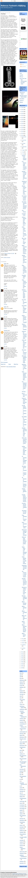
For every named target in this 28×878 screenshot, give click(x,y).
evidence (21, 753)
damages (21, 733)
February (24, 644)
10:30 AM (5, 359)
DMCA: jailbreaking (24, 608)
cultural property (23, 728)
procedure (22, 826)
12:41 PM (5, 286)
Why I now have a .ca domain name (24, 241)
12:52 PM (5, 304)
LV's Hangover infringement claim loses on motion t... (24, 385)
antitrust (21, 681)
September (24, 146)
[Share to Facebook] (5, 255)
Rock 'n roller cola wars (24, 395)
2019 (22, 121)
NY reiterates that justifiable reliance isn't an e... (24, 460)
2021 (22, 117)
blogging (21, 690)
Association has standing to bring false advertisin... (24, 309)
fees (20, 774)
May (23, 638)
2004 (22, 665)
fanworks (21, 770)
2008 (22, 657)
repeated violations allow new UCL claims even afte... (24, 431)
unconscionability (23, 858)
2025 (22, 109)
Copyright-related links (24, 276)
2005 (22, 663)
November (24, 140)
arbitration (22, 683)
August (23, 150)
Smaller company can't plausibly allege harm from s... (24, 450)
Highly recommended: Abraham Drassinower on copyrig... (24, 249)
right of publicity (23, 834)
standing (21, 841)
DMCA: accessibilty (24, 612)
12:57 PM (5, 314)
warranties (22, 863)
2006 (22, 661)
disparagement (22, 747)
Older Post (16, 364)
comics (21, 704)
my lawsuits (22, 804)
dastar (21, 735)
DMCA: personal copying (24, 603)
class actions (22, 699)
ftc (20, 779)
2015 (22, 129)
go (20, 785)
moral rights (22, 801)
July (23, 152)
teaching (21, 845)
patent (21, 812)
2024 (22, 111)
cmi (20, 702)
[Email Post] (15, 253)
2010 (22, 653)
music (21, 803)
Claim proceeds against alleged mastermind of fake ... (24, 375)
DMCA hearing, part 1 (24, 635)
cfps (20, 697)
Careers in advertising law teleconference (24, 401)
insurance (8, 257)
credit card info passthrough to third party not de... (24, 343)
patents (21, 813)
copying (21, 720)
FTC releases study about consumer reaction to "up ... (24, 165)
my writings (22, 806)
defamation (22, 737)
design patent (22, 741)
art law (21, 685)
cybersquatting (22, 731)
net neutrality (22, 808)
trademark (22, 853)
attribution (22, 687)
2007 (22, 659)
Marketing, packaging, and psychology (24, 367)
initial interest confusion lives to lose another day (24, 283)
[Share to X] (4, 255)
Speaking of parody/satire (24, 182)
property (21, 828)
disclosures (22, 745)
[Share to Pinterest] (6, 255)
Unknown (6, 330)
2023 (22, 113)
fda (20, 772)
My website (22, 98)
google (21, 787)
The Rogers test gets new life (24, 512)
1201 (21, 673)
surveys (21, 843)
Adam (5, 263)
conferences (22, 709)
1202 (21, 674)
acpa (21, 678)
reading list (22, 830)
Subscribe (23, 28)
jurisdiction (22, 794)
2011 (22, 651)
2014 (22, 131)
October (23, 143)
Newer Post (3, 364)
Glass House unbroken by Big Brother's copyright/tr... (24, 269)
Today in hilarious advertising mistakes (24, 327)
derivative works (23, 738)
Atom (21, 73)
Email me (21, 100)
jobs (20, 793)
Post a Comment (4, 362)
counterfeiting (22, 723)
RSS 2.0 (21, 76)
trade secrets (22, 851)
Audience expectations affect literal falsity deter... (24, 293)
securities (22, 840)
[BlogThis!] (2, 255)
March (23, 642)
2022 (22, 115)
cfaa (20, 696)
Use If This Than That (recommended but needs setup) (23, 81)
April (23, 640)
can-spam (22, 694)
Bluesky (21, 102)
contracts (21, 718)
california (21, 692)
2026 (22, 107)
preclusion (22, 818)
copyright (5, 257)
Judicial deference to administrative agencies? (24, 259)
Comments (23, 66)
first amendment (23, 776)
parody (21, 810)
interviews (22, 791)
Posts (22, 64)
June (23, 154)
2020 (22, 119)
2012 (22, 135)
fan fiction (22, 769)
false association (23, 758)
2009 (22, 655)
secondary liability (23, 837)
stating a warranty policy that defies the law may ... (24, 221)
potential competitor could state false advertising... (24, 175)
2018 (22, 123)
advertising (22, 680)
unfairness (22, 861)
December (24, 136)
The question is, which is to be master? (24, 574)
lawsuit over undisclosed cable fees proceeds (24, 532)
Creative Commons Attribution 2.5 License (19, 873)
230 (20, 676)
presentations (22, 822)
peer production (23, 815)
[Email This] (1, 255)
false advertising (23, 755)
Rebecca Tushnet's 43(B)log (13, 6)
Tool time (23, 391)
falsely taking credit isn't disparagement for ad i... (24, 550)
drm (20, 752)
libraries (21, 796)
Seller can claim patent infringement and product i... (24, 540)
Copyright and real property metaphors (24, 506)
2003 (22, 667)
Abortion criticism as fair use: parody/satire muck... (24, 189)
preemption (22, 820)
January (23, 648)
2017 (22, 125)
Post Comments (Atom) (11, 366)
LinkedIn (21, 74)
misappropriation (23, 798)
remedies (21, 832)
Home (9, 364)
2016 (22, 127)
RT (4, 288)
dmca (21, 750)
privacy (21, 825)
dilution (21, 743)
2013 (22, 133)
